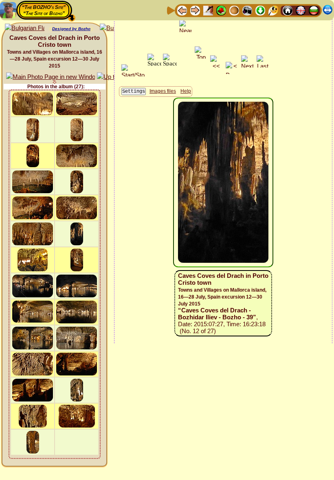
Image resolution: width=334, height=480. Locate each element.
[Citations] (221, 10)
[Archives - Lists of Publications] (208, 10)
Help (185, 91)
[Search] (273, 10)
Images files (162, 91)
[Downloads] (260, 10)
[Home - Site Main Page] (287, 10)
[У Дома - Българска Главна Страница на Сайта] (314, 10)
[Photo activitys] (247, 10)
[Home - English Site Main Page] (300, 10)
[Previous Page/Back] (182, 10)
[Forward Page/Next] (195, 10)
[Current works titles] (234, 10)
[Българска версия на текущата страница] (24, 28)
